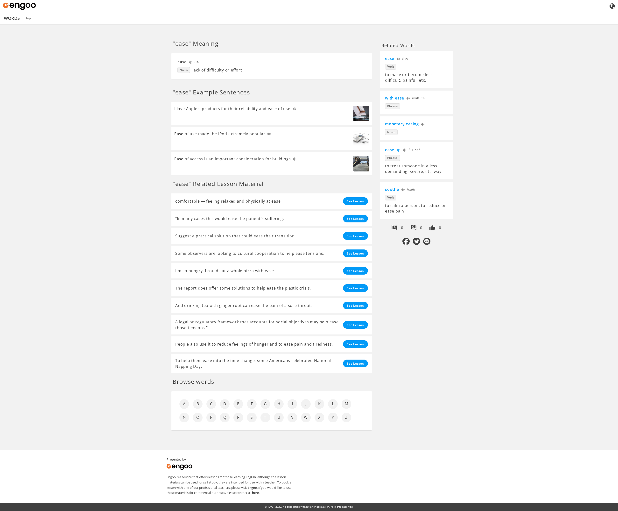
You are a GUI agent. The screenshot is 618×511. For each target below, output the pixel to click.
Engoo (252, 487)
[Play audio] (191, 62)
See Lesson (355, 201)
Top (28, 18)
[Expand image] (361, 113)
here (255, 492)
